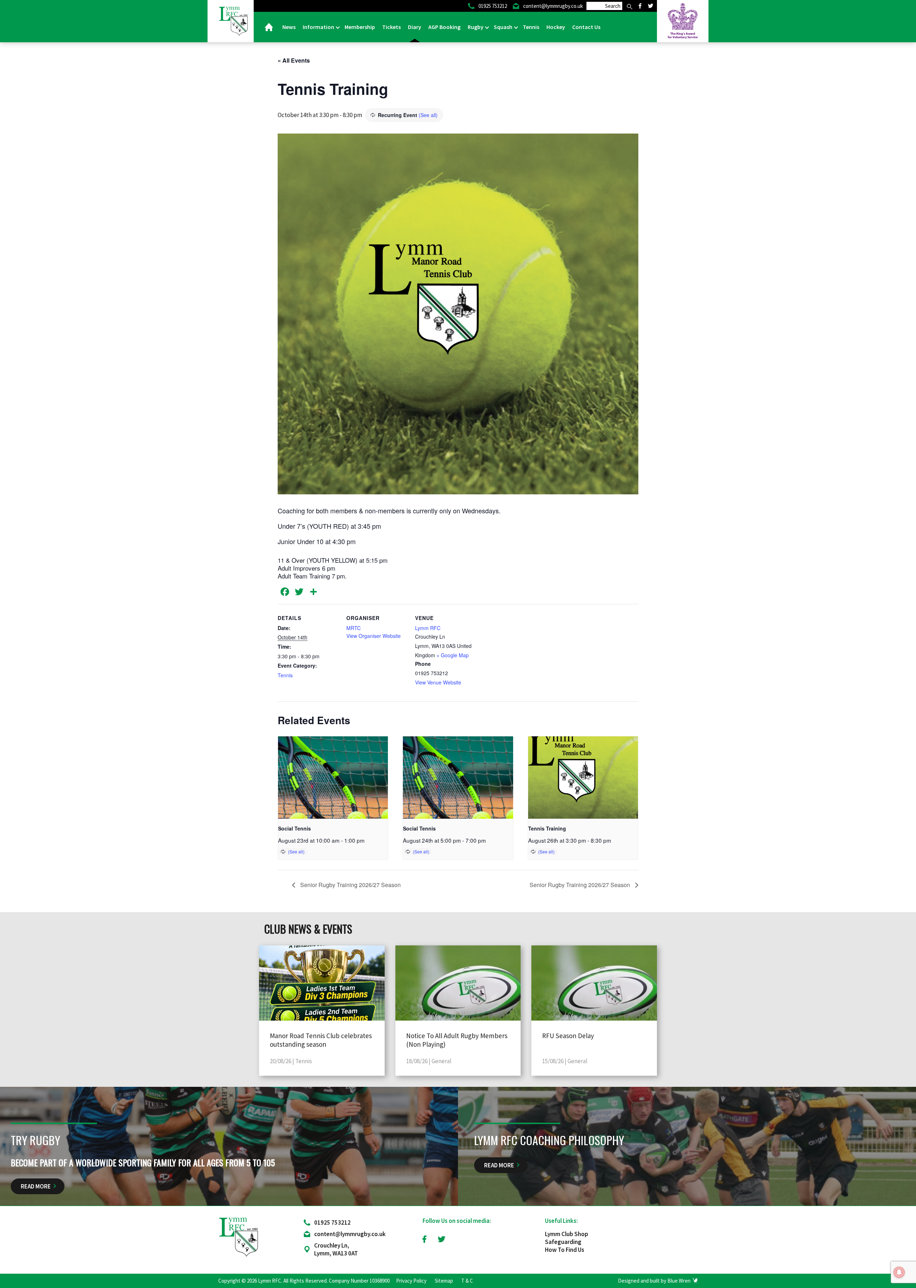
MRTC (353, 627)
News (289, 26)
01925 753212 (332, 1222)
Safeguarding (563, 1242)
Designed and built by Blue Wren (654, 1280)
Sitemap (444, 1280)
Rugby (476, 26)
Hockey (555, 26)
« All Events (294, 60)
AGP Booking (444, 26)
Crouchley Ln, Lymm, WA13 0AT (336, 1249)
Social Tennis (294, 828)
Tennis (531, 26)
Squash (503, 26)
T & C (467, 1280)
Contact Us (586, 26)
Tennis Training (547, 828)
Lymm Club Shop (566, 1234)
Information (319, 26)
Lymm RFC (427, 627)
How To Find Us (564, 1250)
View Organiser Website (373, 635)
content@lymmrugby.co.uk (350, 1234)
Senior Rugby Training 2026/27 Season (350, 885)
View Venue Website (438, 682)
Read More (36, 1186)
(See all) (428, 114)
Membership (360, 26)
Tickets (391, 26)
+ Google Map (453, 655)
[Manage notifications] (899, 1272)
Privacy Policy (411, 1280)
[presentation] (333, 777)
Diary (414, 26)
